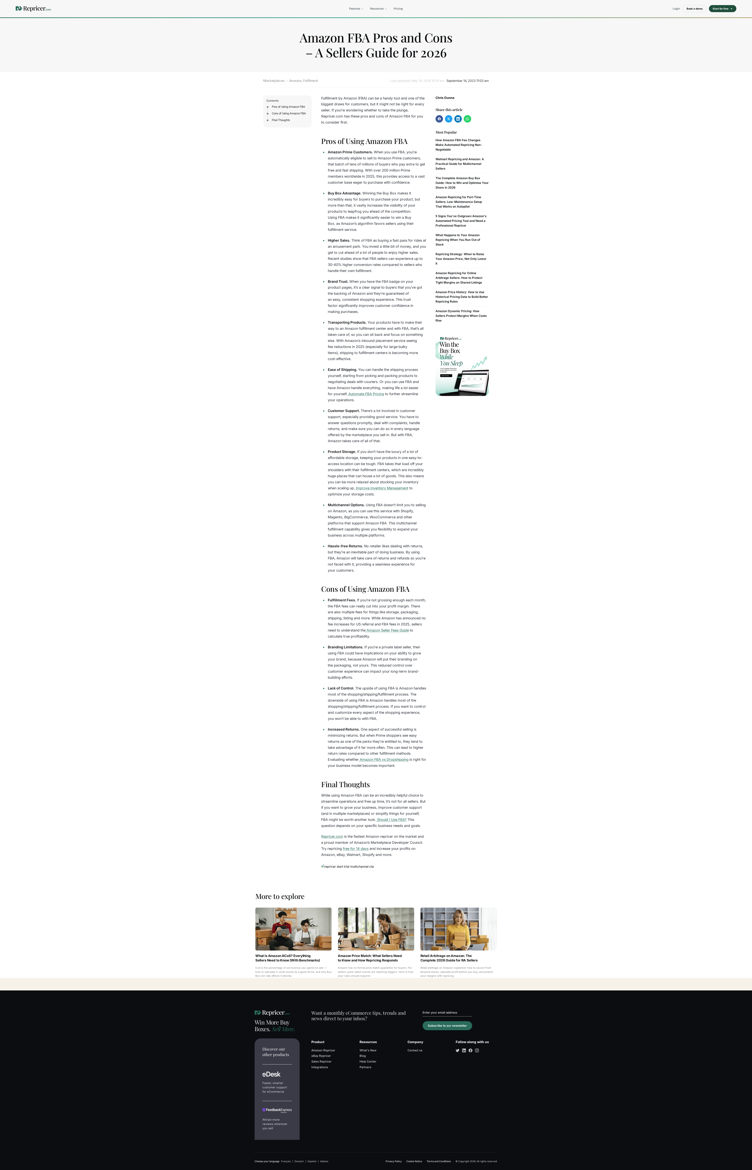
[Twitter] (457, 1050)
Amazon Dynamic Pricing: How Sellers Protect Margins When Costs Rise (461, 315)
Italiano (324, 1161)
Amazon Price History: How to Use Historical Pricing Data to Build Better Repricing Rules (462, 296)
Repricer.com (332, 836)
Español (312, 1161)
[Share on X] (448, 119)
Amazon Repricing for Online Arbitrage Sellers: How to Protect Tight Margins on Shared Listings (459, 277)
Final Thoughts (281, 120)
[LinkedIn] (464, 1050)
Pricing (398, 8)
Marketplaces (274, 81)
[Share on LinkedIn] (458, 119)
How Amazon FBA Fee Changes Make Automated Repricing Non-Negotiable (459, 144)
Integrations (319, 1067)
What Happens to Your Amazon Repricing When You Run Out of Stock (458, 239)
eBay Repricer (321, 1056)
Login (676, 8)
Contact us (415, 1050)
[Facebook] (470, 1050)
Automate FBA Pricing (366, 394)
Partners (365, 1067)
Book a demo (695, 8)
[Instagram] (477, 1050)
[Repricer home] (33, 9)
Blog (363, 1056)
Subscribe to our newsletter (447, 1025)
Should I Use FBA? (392, 820)
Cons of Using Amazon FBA (289, 113)
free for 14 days (356, 849)
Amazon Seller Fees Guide (388, 630)
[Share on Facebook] (439, 119)
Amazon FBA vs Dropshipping (384, 759)
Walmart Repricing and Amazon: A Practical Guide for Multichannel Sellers (460, 163)
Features (354, 8)
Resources (377, 8)
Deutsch (299, 1161)
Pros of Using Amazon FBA (288, 106)
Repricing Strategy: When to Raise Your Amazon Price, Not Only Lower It (461, 258)
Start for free (720, 8)
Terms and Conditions (439, 1161)
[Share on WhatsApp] (467, 119)
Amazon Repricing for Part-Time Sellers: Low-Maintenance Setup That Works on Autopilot (459, 201)
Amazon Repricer (323, 1050)
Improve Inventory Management (382, 488)
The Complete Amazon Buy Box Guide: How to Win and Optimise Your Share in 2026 (462, 182)
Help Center (368, 1061)
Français (286, 1161)
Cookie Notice (414, 1161)
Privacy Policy (394, 1161)
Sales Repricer (321, 1061)
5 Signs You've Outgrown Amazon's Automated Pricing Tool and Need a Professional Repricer (461, 220)
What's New (368, 1050)
